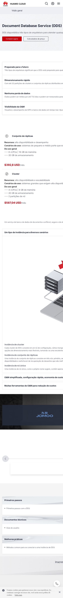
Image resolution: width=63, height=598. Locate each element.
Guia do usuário (12, 528)
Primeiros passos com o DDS (18, 508)
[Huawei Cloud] (14, 3)
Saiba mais (18, 595)
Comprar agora (12, 39)
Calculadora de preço (36, 39)
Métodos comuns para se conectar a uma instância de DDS (30, 547)
